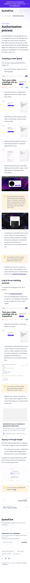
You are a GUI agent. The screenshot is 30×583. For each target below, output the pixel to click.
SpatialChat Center (6, 563)
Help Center (20, 551)
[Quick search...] (24, 11)
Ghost (24, 563)
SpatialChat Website (7, 551)
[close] (28, 4)
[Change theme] (21, 11)
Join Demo (16, 554)
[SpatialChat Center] (7, 11)
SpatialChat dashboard (19, 274)
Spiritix (6, 564)
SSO (15, 489)
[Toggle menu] (27, 11)
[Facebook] (9, 558)
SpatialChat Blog (6, 554)
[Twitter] (6, 558)
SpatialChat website (16, 294)
